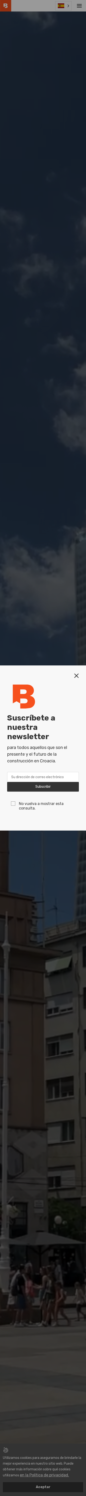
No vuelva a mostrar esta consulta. (41, 805)
